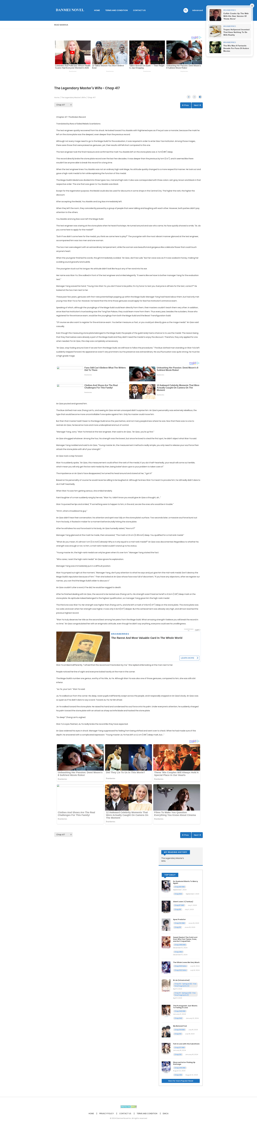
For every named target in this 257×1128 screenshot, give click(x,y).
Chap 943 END (179, 1011)
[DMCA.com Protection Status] (128, 1106)
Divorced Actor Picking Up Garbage (184, 1063)
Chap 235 (178, 1075)
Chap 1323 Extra (180, 966)
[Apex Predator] (166, 924)
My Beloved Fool (180, 1026)
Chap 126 (178, 1054)
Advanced (197, 10)
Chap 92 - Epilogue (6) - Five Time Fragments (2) (185, 985)
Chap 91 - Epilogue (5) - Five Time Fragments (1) (184, 994)
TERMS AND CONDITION (116, 10)
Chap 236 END (179, 1068)
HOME (97, 10)
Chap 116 (177, 909)
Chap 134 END (179, 1030)
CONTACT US (139, 10)
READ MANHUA (61, 24)
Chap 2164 (178, 952)
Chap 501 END (179, 887)
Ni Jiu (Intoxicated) (181, 980)
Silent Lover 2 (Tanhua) (183, 901)
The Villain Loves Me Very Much (186, 962)
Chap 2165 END (180, 945)
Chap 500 (178, 894)
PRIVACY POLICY (106, 1113)
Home (56, 97)
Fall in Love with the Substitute (186, 1044)
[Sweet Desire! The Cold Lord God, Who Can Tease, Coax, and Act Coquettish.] (166, 942)
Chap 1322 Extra (180, 970)
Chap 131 (177, 927)
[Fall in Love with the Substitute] (166, 1049)
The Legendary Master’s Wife (73, 97)
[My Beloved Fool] (166, 1031)
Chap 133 (177, 1034)
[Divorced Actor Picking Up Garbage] (166, 1067)
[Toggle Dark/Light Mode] (200, 97)
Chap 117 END (179, 905)
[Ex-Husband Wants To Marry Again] (166, 886)
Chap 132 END (179, 923)
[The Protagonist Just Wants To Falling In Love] (166, 1010)
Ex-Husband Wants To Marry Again (185, 882)
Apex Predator (179, 919)
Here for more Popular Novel (180, 1081)
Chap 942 (178, 1018)
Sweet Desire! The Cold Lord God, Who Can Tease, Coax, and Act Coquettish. (185, 939)
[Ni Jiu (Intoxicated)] (166, 985)
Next (196, 105)
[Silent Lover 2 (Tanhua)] (166, 906)
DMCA (165, 1113)
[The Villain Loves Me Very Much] (166, 967)
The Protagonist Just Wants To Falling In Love (185, 1007)
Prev (186, 105)
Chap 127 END (179, 1047)
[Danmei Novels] (69, 10)
